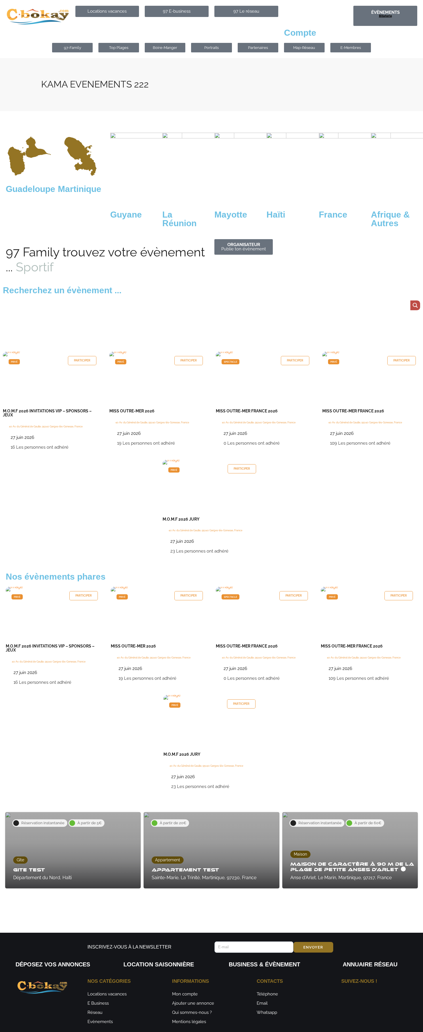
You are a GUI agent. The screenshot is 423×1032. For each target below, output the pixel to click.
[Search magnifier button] (415, 305)
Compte (300, 32)
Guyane (126, 214)
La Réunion (179, 219)
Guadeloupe (30, 189)
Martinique (79, 189)
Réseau (94, 1012)
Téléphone (267, 994)
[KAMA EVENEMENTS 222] (52, 354)
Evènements (100, 1021)
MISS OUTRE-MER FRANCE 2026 (247, 411)
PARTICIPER (82, 360)
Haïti (275, 214)
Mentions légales (189, 1021)
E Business (98, 1003)
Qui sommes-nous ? (192, 1012)
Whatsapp (267, 1012)
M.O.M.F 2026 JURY (181, 519)
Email (262, 1003)
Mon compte (185, 994)
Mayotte (230, 214)
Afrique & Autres (390, 219)
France (333, 214)
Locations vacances (107, 994)
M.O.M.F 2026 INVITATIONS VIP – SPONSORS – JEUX (47, 413)
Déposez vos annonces (53, 964)
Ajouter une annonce (193, 1003)
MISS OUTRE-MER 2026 (132, 411)
